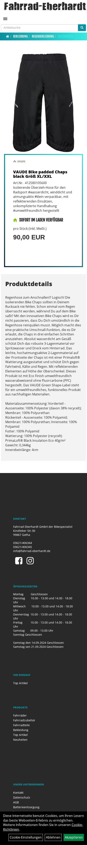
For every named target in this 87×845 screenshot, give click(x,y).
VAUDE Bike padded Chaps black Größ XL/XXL (40, 174)
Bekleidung (20, 36)
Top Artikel (20, 683)
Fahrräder (20, 715)
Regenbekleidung (43, 36)
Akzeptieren (74, 837)
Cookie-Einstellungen (26, 837)
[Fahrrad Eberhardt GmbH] (45, 6)
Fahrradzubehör (24, 720)
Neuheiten (20, 740)
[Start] (7, 36)
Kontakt (18, 792)
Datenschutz (21, 797)
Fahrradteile (21, 725)
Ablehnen (53, 837)
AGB (16, 802)
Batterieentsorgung (26, 807)
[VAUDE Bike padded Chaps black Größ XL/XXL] (43, 103)
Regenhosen (65, 36)
